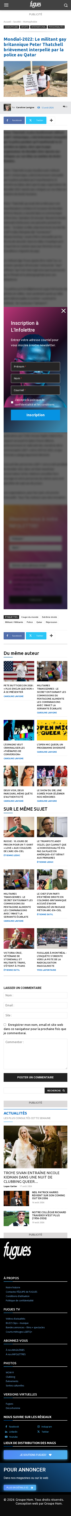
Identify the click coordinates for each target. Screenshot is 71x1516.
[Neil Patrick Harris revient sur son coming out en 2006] (16, 1198)
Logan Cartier (10, 1186)
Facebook (14, 1426)
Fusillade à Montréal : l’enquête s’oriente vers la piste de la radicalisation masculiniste (51, 959)
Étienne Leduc (12, 855)
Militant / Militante (14, 622)
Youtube (13, 1437)
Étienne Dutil (45, 914)
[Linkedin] (6, 1431)
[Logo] (35, 4)
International (38, 27)
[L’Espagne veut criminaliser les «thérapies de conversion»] (19, 730)
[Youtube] (6, 1436)
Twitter (45, 1432)
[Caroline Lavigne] (8, 107)
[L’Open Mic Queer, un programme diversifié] (52, 730)
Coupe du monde (29, 617)
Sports (24, 27)
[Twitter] (38, 1431)
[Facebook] (6, 1426)
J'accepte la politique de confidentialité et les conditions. (35, 402)
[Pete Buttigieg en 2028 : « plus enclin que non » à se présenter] (19, 671)
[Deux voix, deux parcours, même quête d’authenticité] (19, 776)
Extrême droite (49, 617)
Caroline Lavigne (25, 107)
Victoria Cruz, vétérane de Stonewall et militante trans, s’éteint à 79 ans (15, 959)
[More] (51, 120)
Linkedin (13, 1432)
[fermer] (63, 311)
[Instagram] (38, 1426)
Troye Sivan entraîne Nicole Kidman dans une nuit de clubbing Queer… (32, 1177)
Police (30, 622)
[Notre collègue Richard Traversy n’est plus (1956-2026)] (16, 1218)
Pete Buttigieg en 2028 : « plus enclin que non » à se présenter (19, 688)
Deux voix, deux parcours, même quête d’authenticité (18, 793)
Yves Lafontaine (46, 970)
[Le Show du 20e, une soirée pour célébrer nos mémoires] (52, 776)
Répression (51, 622)
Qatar (39, 622)
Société (17, 21)
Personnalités (56, 27)
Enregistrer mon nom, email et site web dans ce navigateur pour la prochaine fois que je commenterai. (35, 1029)
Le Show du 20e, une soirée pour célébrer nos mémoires (50, 793)
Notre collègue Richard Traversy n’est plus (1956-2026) (49, 1215)
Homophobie (30, 21)
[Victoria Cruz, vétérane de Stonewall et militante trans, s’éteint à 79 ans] (19, 938)
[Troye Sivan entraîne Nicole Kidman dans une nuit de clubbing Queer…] (35, 1147)
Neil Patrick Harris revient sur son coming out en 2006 (48, 1195)
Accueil (7, 21)
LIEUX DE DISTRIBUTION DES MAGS (30, 1443)
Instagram (47, 1426)
